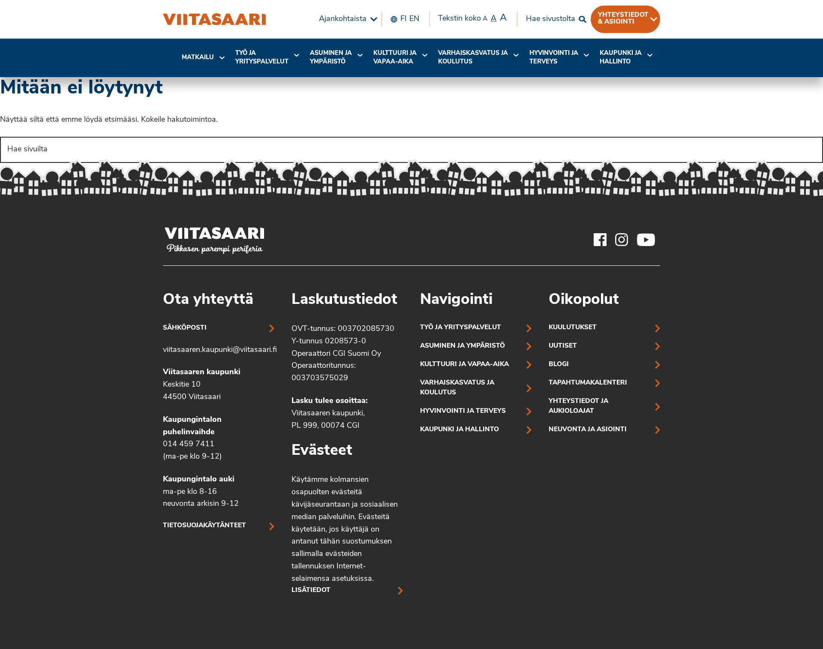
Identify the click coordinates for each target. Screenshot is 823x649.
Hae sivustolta (550, 19)
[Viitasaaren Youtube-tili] (646, 239)
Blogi (559, 364)
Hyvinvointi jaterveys (553, 57)
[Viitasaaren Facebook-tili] (600, 239)
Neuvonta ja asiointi (588, 430)
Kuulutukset (573, 327)
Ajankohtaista (342, 19)
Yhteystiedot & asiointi (623, 18)
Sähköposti (185, 328)
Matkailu (198, 57)
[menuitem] (346, 19)
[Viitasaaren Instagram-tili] (621, 239)
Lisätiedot (310, 590)
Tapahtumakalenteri (588, 383)
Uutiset (563, 346)
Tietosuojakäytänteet (204, 526)
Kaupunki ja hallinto (621, 57)
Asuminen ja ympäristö (331, 57)
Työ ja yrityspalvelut (261, 57)
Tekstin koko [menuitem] (472, 18)
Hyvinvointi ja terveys (463, 411)
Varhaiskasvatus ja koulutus (473, 57)
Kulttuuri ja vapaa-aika (395, 57)
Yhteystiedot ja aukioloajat (578, 406)
